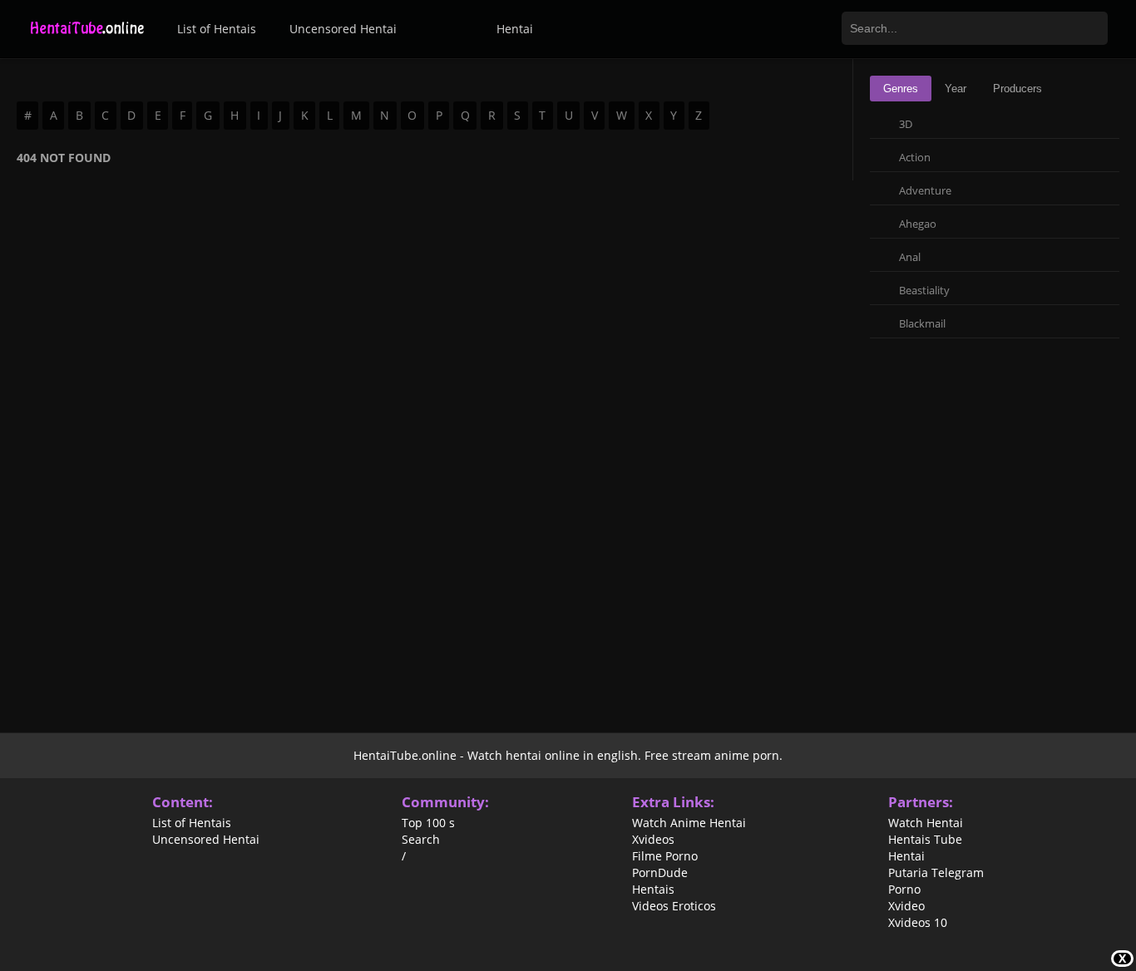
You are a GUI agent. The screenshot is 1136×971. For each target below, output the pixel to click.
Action (915, 157)
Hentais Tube (925, 839)
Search (421, 839)
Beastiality (924, 290)
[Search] (1091, 28)
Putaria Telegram (936, 873)
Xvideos (653, 839)
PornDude (660, 873)
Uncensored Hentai (343, 29)
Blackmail (922, 323)
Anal (910, 256)
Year (955, 88)
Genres (900, 88)
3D (905, 123)
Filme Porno (665, 856)
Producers (1017, 88)
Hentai (514, 29)
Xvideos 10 (917, 923)
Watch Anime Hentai (689, 823)
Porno (904, 889)
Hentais (653, 889)
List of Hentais (216, 29)
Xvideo (906, 906)
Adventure (925, 190)
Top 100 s (428, 823)
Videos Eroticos (674, 906)
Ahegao (917, 223)
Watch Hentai (925, 823)
